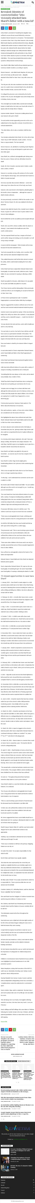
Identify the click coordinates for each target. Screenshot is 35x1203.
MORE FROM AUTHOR (23, 1061)
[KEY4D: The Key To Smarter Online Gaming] (5, 1168)
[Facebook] (2, 28)
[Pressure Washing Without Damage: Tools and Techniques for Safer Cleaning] (5, 1151)
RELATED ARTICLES (11, 1061)
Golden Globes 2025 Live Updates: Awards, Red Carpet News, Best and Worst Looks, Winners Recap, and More (26, 1040)
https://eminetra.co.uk (17, 1056)
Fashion (3, 1192)
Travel (2, 1190)
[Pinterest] (10, 28)
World (2, 1185)
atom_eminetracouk (7, 23)
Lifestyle (3, 1182)
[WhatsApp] (14, 28)
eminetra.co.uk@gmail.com (20, 1139)
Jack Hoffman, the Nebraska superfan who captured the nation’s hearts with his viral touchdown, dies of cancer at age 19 (6, 1075)
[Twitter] (6, 28)
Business (3, 1180)
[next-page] (18, 1082)
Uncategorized (8, 6)
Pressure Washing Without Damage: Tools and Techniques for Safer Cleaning (22, 1150)
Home (2, 6)
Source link (4, 1021)
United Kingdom (5, 1187)
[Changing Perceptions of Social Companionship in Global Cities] (5, 1160)
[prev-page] (16, 1082)
